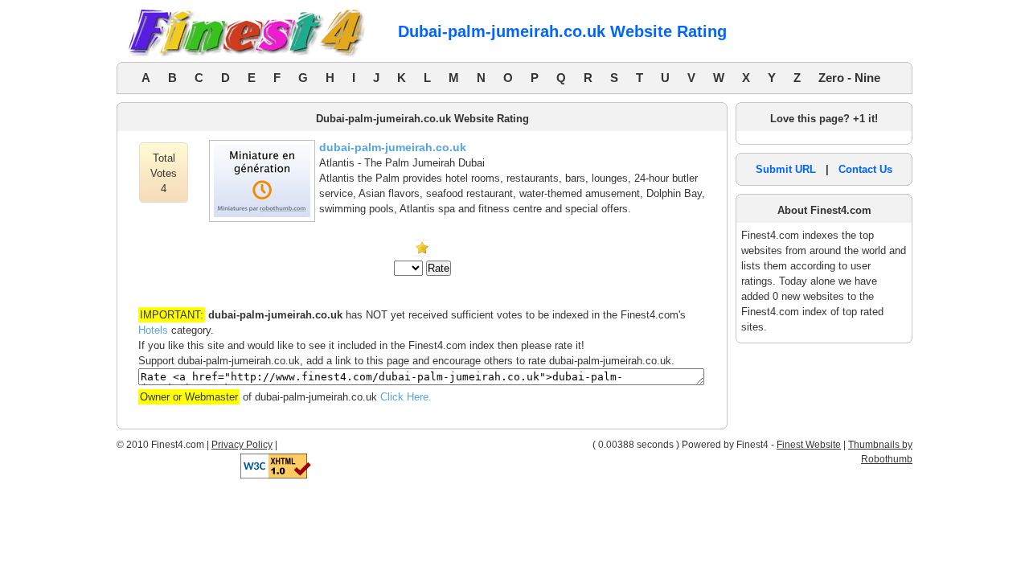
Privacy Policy (242, 444)
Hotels (153, 330)
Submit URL (786, 169)
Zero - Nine (849, 77)
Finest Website (809, 444)
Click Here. (406, 397)
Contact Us (865, 169)
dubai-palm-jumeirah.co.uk (392, 147)
